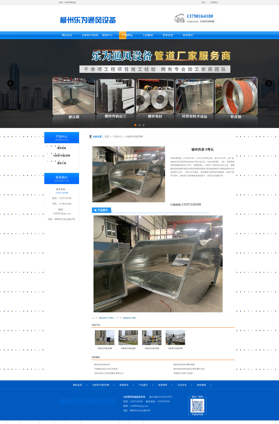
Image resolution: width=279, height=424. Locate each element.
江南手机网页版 (73, 422)
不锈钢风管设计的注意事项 (106, 369)
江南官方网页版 (47, 422)
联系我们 (214, 2)
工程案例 (148, 35)
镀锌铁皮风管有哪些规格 (184, 364)
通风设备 (61, 148)
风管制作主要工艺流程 (183, 373)
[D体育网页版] (88, 19)
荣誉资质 (168, 35)
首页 (203, 2)
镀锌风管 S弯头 (129, 318)
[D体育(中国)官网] (104, 337)
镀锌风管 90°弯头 (106, 318)
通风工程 (61, 163)
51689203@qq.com (62, 213)
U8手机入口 (60, 422)
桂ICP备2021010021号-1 (161, 397)
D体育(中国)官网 (90, 36)
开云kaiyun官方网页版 (29, 422)
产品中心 (127, 35)
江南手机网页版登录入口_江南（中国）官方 (100, 422)
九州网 (3, 422)
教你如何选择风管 (102, 364)
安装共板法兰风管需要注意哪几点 (108, 373)
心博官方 (124, 422)
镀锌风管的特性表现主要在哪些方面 (188, 369)
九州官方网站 (13, 422)
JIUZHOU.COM (136, 422)
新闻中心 (107, 35)
